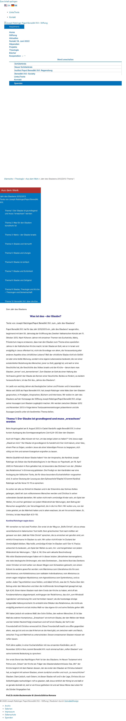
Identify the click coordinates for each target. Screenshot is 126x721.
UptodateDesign (71, 701)
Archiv (7, 706)
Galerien (8, 709)
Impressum (10, 712)
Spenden (9, 717)
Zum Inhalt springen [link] (8, 1)
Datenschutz (10, 714)
